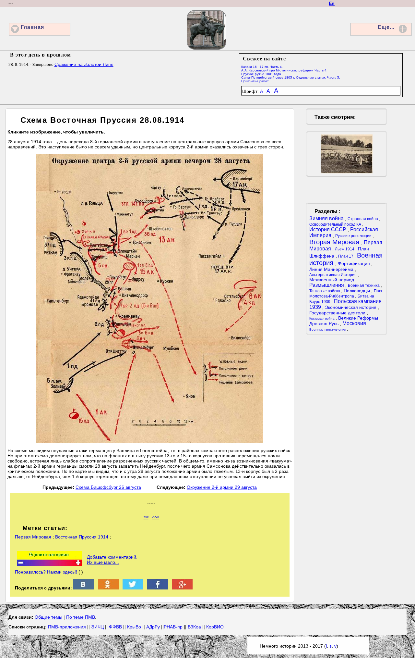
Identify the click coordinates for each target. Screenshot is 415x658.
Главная (32, 27)
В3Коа (194, 626)
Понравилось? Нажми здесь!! (46, 572)
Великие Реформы (358, 318)
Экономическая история (351, 307)
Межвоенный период (332, 279)
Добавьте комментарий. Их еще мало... (112, 559)
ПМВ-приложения (67, 626)
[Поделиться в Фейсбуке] (157, 587)
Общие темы (48, 617)
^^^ (155, 517)
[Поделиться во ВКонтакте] (83, 587)
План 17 (346, 256)
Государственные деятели (338, 312)
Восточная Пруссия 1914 (82, 536)
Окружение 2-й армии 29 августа (222, 487)
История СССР (328, 229)
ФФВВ (115, 626)
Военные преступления (328, 329)
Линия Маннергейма (332, 269)
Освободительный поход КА (335, 224)
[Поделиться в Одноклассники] (108, 587)
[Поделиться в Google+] (182, 587)
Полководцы (357, 290)
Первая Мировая (34, 536)
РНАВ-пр (173, 626)
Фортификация (354, 263)
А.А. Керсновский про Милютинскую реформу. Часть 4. (284, 70)
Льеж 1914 (345, 249)
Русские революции (354, 236)
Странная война (363, 219)
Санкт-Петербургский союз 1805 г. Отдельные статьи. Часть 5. (290, 77)
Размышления (327, 285)
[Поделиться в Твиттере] (133, 587)
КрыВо (134, 626)
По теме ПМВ (80, 617)
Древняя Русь (324, 323)
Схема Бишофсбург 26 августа (108, 487)
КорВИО (215, 626)
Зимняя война (327, 218)
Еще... (386, 27)
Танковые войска (325, 291)
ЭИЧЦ (97, 626)
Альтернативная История (333, 274)
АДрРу (153, 626)
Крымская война (322, 318)
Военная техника (364, 285)
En (332, 3)
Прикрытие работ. (255, 81)
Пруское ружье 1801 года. (261, 74)
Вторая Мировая (335, 242)
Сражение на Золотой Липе (83, 64)
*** (146, 517)
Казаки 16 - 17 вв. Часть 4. (262, 67)
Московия (354, 323)
